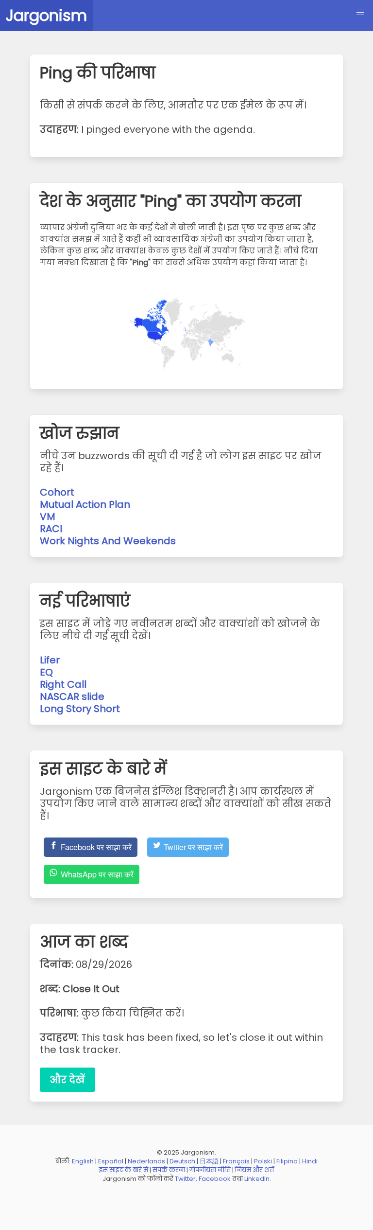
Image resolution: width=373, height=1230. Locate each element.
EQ (46, 672)
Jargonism (46, 15)
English (83, 1161)
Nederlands (146, 1161)
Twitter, (186, 1178)
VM (47, 516)
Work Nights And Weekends (108, 541)
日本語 (209, 1161)
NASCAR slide (72, 696)
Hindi (310, 1161)
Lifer (50, 660)
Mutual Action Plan (85, 504)
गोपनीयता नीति (210, 1170)
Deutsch (182, 1161)
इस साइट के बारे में (123, 1170)
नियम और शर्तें (254, 1170)
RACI (51, 528)
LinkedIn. (257, 1178)
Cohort (57, 492)
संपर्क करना (169, 1170)
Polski (263, 1161)
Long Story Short (80, 708)
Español (110, 1161)
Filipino (287, 1161)
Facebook (215, 1178)
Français (236, 1161)
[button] (360, 12)
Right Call (63, 684)
